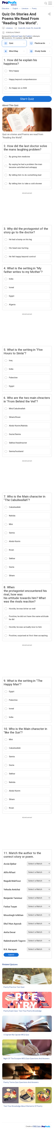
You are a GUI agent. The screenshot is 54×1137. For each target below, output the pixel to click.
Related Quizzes (10, 964)
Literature (9, 28)
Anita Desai (9, 932)
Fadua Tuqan (10, 906)
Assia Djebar (10, 864)
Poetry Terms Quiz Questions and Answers (21, 1082)
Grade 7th (29, 28)
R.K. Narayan (10, 949)
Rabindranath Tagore (14, 941)
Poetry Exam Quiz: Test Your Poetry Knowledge (23, 1011)
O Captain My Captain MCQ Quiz (16, 1035)
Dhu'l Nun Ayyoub (12, 923)
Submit (11, 955)
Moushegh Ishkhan (13, 915)
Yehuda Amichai (12, 889)
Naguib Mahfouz (12, 881)
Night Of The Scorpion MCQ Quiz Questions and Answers (26, 1059)
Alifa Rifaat (9, 872)
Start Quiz (27, 99)
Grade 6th (21, 28)
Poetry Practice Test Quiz (14, 987)
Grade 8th (37, 28)
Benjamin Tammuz (13, 898)
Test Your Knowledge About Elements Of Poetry (23, 1106)
